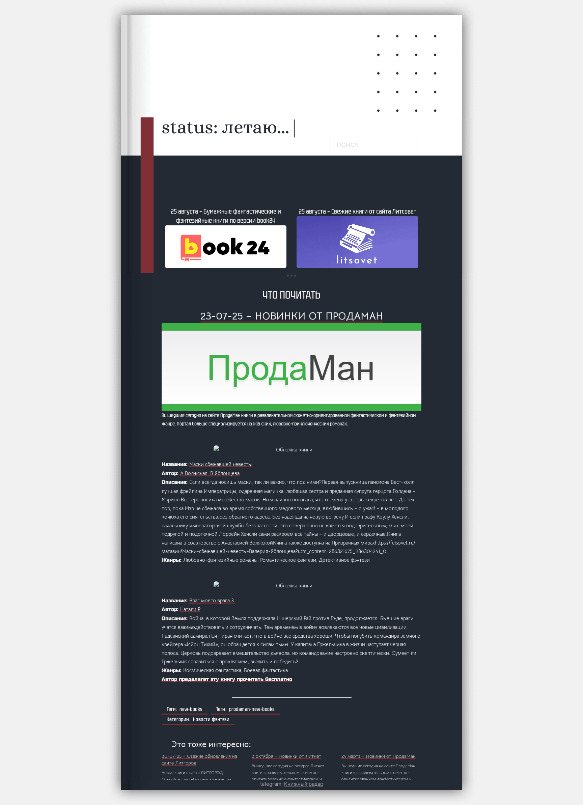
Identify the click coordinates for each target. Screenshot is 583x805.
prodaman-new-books (252, 709)
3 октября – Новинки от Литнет (286, 756)
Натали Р (190, 609)
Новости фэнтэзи (211, 719)
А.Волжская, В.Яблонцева (210, 473)
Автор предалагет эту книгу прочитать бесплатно (227, 679)
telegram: (291, 784)
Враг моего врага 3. (212, 600)
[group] (226, 237)
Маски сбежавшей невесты (220, 464)
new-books (191, 709)
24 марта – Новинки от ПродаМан (378, 756)
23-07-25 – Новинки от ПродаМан (291, 316)
